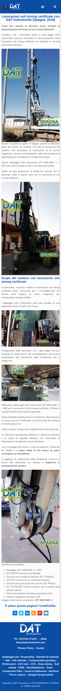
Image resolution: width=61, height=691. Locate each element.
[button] (42, 6)
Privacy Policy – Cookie (31, 648)
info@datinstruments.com (30, 642)
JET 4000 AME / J (44, 600)
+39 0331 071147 (28, 639)
